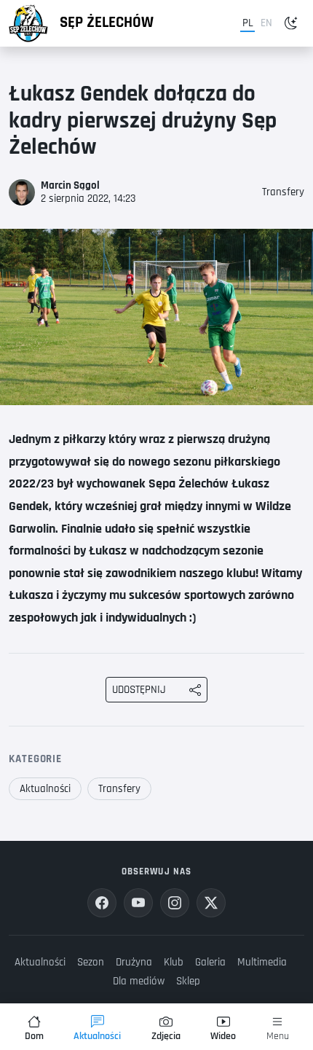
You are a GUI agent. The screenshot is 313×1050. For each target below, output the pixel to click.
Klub (173, 962)
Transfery (283, 192)
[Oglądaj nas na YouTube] (138, 902)
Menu (277, 1036)
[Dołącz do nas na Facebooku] (101, 902)
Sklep (188, 981)
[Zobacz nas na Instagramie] (174, 902)
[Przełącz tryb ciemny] (291, 23)
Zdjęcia (166, 1036)
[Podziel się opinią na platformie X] (211, 902)
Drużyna (134, 962)
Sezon (90, 962)
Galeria (210, 962)
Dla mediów (139, 981)
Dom (34, 1036)
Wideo (223, 1036)
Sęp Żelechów (107, 22)
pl (247, 23)
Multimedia (262, 962)
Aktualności (45, 789)
